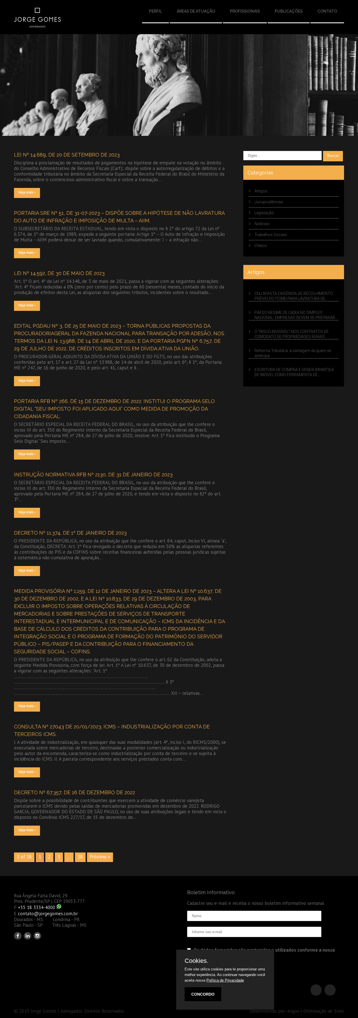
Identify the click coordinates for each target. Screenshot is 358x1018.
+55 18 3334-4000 (36, 907)
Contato (327, 11)
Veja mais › (27, 192)
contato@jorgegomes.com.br (48, 913)
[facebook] (18, 936)
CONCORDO (203, 994)
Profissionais (245, 11)
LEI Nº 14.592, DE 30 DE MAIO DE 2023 (59, 273)
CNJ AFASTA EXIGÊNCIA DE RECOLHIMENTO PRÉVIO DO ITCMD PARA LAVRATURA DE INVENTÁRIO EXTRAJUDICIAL (294, 296)
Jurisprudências (269, 202)
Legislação (264, 213)
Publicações (289, 11)
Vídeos (261, 245)
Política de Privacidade (225, 980)
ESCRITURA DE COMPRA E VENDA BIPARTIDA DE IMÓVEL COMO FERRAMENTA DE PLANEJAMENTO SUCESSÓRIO (294, 372)
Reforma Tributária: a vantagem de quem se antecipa (293, 353)
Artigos (261, 191)
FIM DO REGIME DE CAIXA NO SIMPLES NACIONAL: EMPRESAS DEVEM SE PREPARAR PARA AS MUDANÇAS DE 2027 (295, 315)
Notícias (262, 224)
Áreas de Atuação (196, 11)
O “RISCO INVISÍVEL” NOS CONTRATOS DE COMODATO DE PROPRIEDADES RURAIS (292, 334)
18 (80, 857)
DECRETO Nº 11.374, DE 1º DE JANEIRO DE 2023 (70, 533)
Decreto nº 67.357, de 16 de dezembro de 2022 (74, 792)
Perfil (155, 11)
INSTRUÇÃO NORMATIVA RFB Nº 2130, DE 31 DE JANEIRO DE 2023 (93, 474)
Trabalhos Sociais (271, 234)
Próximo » (100, 857)
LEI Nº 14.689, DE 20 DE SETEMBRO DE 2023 (67, 155)
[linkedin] (27, 936)
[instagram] (37, 936)
